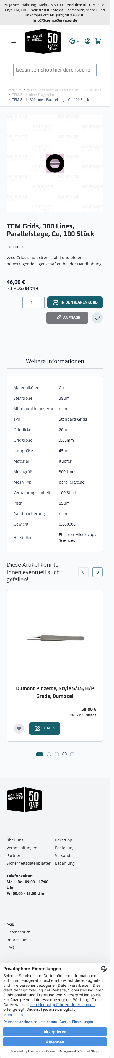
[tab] (39, 754)
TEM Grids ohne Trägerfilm (33, 94)
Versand (62, 855)
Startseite (14, 90)
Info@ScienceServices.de (55, 20)
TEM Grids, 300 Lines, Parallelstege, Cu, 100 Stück (50, 99)
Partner (13, 855)
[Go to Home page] (44, 41)
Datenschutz (18, 932)
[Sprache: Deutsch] (75, 41)
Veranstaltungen (22, 847)
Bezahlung (65, 863)
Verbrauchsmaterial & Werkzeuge (53, 90)
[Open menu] (13, 41)
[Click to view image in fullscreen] (55, 163)
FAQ (10, 947)
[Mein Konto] (87, 41)
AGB (10, 924)
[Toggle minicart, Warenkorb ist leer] (98, 41)
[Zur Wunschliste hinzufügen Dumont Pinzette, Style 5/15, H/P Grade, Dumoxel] (19, 729)
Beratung (63, 840)
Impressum (17, 939)
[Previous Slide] (83, 572)
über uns (15, 840)
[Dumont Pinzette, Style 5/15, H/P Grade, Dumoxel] (55, 638)
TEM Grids (93, 90)
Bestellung (65, 847)
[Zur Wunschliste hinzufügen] (97, 317)
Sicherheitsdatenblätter (29, 863)
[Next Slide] (97, 572)
